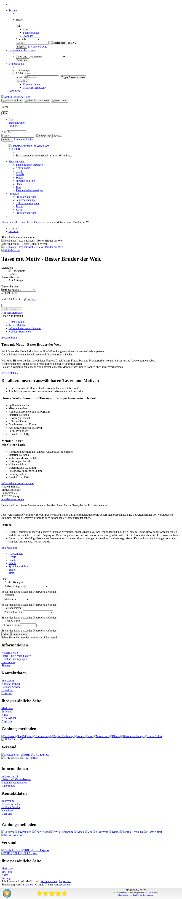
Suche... (72, 42)
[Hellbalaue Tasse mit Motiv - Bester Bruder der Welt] (32, 246)
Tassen (19, 206)
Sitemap (5, 665)
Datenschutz (8, 662)
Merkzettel (15, 90)
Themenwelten (31, 32)
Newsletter (7, 690)
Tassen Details (17, 325)
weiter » (13, 228)
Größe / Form (12, 625)
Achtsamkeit (23, 167)
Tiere (18, 187)
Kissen (19, 209)
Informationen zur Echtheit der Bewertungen (136, 895)
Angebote (6, 721)
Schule (19, 177)
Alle (25, 29)
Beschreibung (16, 321)
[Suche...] (58, 43)
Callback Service (10, 686)
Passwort (21, 77)
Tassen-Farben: (9, 286)
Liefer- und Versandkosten (16, 655)
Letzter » (13, 231)
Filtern (6, 634)
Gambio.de (26, 884)
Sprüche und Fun (25, 180)
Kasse (4, 714)
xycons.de (64, 884)
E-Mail (19, 73)
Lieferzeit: (7, 267)
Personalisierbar (13, 612)
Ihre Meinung (9, 547)
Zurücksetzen (20, 634)
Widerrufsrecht (9, 652)
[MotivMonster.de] (15, 96)
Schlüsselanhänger (26, 199)
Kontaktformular (10, 683)
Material (9, 599)
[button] (22, 50)
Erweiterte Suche (37, 46)
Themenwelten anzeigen (29, 164)
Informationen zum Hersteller (25, 328)
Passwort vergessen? (34, 87)
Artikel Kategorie (14, 586)
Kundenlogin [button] (16, 63)
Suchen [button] (13, 10)
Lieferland (22, 56)
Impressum (7, 680)
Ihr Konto (6, 711)
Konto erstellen (31, 84)
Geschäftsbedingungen (14, 659)
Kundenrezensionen (20, 331)
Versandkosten (49, 881)
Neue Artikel (8, 717)
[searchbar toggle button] (59, 101)
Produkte (28, 35)
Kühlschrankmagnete (27, 203)
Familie (20, 174)
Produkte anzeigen (26, 196)
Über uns (6, 693)
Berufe (19, 171)
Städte (19, 183)
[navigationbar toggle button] (12, 101)
